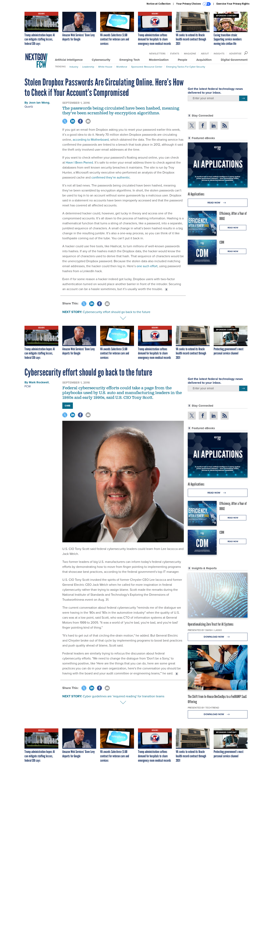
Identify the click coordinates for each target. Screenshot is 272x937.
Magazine (190, 53)
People (182, 60)
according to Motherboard (91, 139)
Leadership (88, 67)
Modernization (159, 60)
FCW (27, 386)
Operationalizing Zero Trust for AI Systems (210, 624)
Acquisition (204, 60)
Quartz (28, 106)
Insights (219, 53)
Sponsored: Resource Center (146, 67)
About (205, 53)
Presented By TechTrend (203, 707)
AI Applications (196, 194)
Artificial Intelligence (69, 60)
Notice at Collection (158, 3)
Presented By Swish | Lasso (205, 630)
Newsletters (157, 53)
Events (174, 53)
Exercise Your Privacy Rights (232, 3)
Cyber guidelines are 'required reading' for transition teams (123, 696)
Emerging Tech (129, 60)
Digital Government (234, 60)
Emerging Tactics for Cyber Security (185, 67)
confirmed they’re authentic (110, 177)
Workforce (121, 67)
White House (105, 67)
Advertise (235, 53)
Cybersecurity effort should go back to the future (116, 312)
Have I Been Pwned (79, 162)
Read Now (214, 202)
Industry (73, 67)
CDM (221, 242)
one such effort (147, 266)
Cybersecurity (101, 60)
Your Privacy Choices (189, 3)
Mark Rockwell (39, 382)
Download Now (214, 637)
